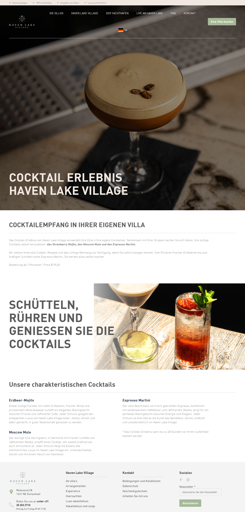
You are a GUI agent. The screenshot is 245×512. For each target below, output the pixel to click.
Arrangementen (76, 486)
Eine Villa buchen (222, 21)
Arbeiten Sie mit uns (135, 496)
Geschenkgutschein (134, 491)
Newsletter (187, 487)
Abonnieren (190, 503)
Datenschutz (130, 486)
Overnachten (74, 496)
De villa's (71, 481)
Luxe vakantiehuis (77, 501)
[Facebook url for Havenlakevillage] (180, 480)
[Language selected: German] (123, 30)
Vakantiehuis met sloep (80, 506)
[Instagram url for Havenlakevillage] (188, 480)
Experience (73, 491)
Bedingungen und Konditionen (141, 481)
